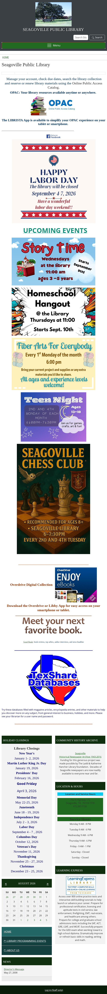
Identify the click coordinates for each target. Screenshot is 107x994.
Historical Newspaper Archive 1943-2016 (80, 756)
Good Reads (28, 642)
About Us (12, 950)
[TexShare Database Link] (53, 680)
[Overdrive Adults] (76, 584)
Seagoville (80, 753)
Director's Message (14, 969)
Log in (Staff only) (54, 990)
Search (98, 37)
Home (5, 57)
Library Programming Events (26, 941)
